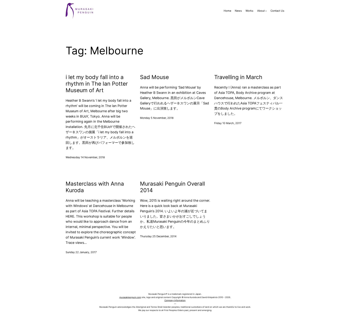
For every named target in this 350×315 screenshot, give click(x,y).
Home (227, 10)
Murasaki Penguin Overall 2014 (172, 186)
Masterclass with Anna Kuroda (95, 186)
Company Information (175, 300)
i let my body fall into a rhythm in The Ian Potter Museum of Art (97, 83)
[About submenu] (266, 11)
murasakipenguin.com (130, 297)
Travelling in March (238, 77)
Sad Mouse (154, 77)
